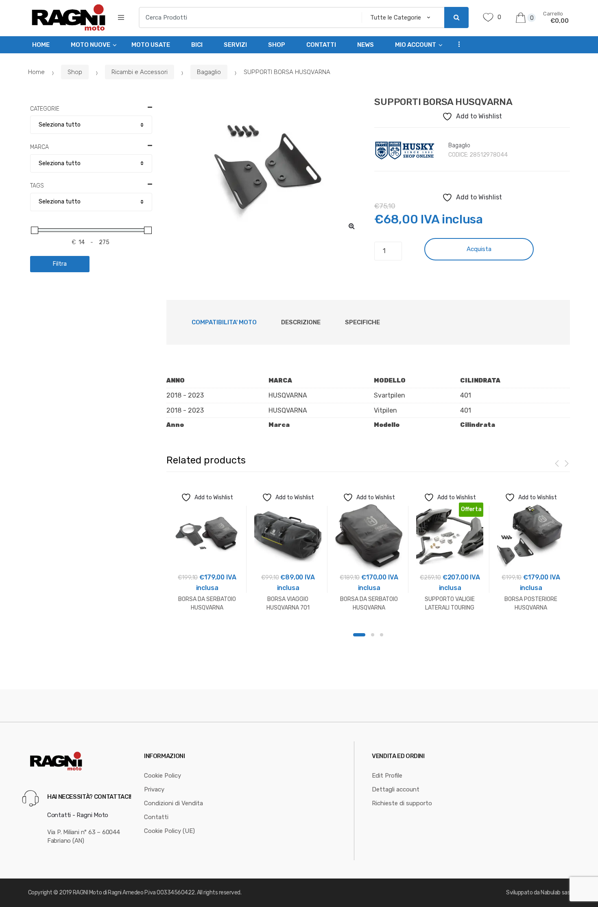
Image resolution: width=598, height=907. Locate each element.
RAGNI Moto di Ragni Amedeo (108, 892)
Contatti (321, 44)
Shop (276, 44)
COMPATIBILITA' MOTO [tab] (224, 322)
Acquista (479, 249)
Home (41, 44)
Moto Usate (150, 44)
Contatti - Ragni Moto (77, 815)
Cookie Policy (162, 775)
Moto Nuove (90, 44)
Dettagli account (395, 789)
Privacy (154, 789)
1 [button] (359, 634)
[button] (351, 225)
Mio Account (415, 44)
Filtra (60, 263)
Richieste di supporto (402, 803)
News (365, 44)
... (456, 44)
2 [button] (372, 634)
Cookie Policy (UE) (169, 831)
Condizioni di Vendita (173, 803)
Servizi (235, 44)
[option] (264, 167)
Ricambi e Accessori (139, 72)
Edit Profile (387, 775)
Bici (197, 44)
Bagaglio (209, 72)
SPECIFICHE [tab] (362, 322)
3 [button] (381, 634)
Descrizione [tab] (301, 322)
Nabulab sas (555, 892)
